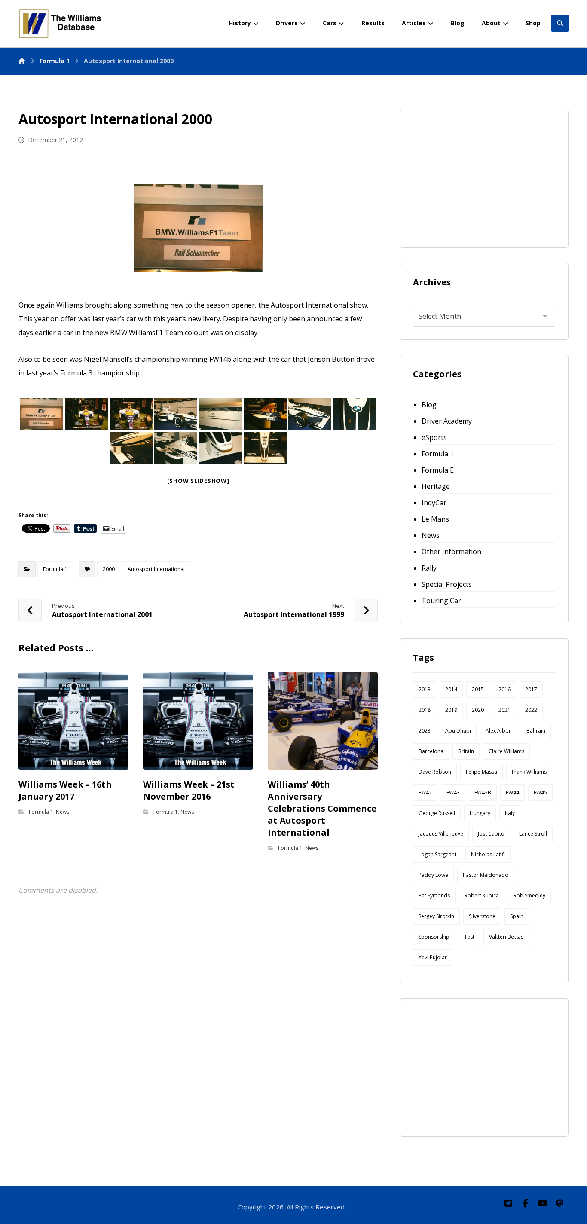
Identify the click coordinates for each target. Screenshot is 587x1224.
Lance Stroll (533, 833)
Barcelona (431, 751)
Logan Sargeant (437, 854)
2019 (451, 710)
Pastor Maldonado (485, 875)
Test (469, 936)
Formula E (438, 470)
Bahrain (535, 730)
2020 (478, 710)
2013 (425, 689)
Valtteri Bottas (506, 936)
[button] (508, 1203)
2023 (425, 730)
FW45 (540, 792)
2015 (478, 689)
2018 (425, 710)
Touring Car (441, 600)
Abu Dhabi (458, 730)
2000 (109, 569)
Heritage (436, 486)
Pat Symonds (434, 895)
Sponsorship (434, 936)
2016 (504, 689)
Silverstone (482, 916)
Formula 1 (55, 569)
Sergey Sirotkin (436, 916)
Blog (429, 404)
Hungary (480, 813)
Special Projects (447, 584)
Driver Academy (447, 421)
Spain (516, 916)
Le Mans (435, 519)
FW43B (482, 792)
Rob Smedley (529, 895)
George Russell (437, 813)
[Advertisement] (477, 176)
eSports (434, 437)
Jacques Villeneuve (441, 833)
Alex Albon (499, 730)
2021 (504, 710)
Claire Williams (506, 751)
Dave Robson (435, 771)
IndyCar (434, 502)
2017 (531, 689)
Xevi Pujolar (433, 957)
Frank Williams (529, 771)
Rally (429, 568)
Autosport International (156, 569)
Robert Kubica (482, 895)
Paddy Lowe (433, 875)
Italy (510, 813)
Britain (466, 751)
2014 (451, 689)
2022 (531, 710)
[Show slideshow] (198, 481)
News (62, 811)
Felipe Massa (481, 771)
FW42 (425, 792)
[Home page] (21, 61)
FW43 (453, 792)
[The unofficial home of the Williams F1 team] (61, 24)
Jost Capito (491, 833)
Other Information (451, 551)
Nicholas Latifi (488, 854)
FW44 (512, 792)
